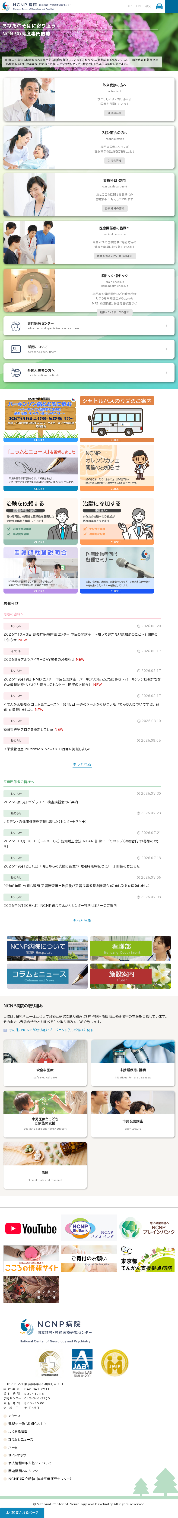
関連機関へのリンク (23, 1471)
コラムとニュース (20, 1439)
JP (130, 6)
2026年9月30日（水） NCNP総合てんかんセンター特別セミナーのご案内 (60, 905)
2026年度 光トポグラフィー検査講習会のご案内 (40, 802)
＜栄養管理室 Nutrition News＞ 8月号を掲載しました (47, 749)
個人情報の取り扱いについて (30, 1463)
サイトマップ (17, 1455)
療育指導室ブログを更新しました (28, 729)
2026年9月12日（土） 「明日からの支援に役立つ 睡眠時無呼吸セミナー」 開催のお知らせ (71, 866)
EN (138, 6)
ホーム (13, 1447)
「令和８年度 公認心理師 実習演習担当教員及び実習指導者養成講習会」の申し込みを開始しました (76, 885)
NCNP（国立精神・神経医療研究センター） (40, 1479)
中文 (148, 6)
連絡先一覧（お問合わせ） (27, 1423)
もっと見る (82, 764)
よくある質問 (18, 1431)
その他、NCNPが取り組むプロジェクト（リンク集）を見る (51, 1030)
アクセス (14, 1416)
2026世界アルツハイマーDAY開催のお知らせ (38, 659)
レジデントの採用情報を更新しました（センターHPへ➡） (45, 821)
